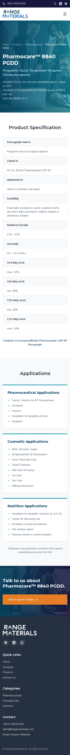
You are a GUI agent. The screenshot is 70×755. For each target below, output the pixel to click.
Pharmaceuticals (12, 695)
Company (8, 667)
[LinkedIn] (60, 3)
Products (17, 44)
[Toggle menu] (65, 14)
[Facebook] (66, 3)
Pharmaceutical (33, 44)
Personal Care (11, 701)
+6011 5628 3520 (16, 3)
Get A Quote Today (21, 599)
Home (6, 44)
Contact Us (9, 677)
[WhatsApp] (22, 643)
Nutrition (8, 706)
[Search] (55, 3)
